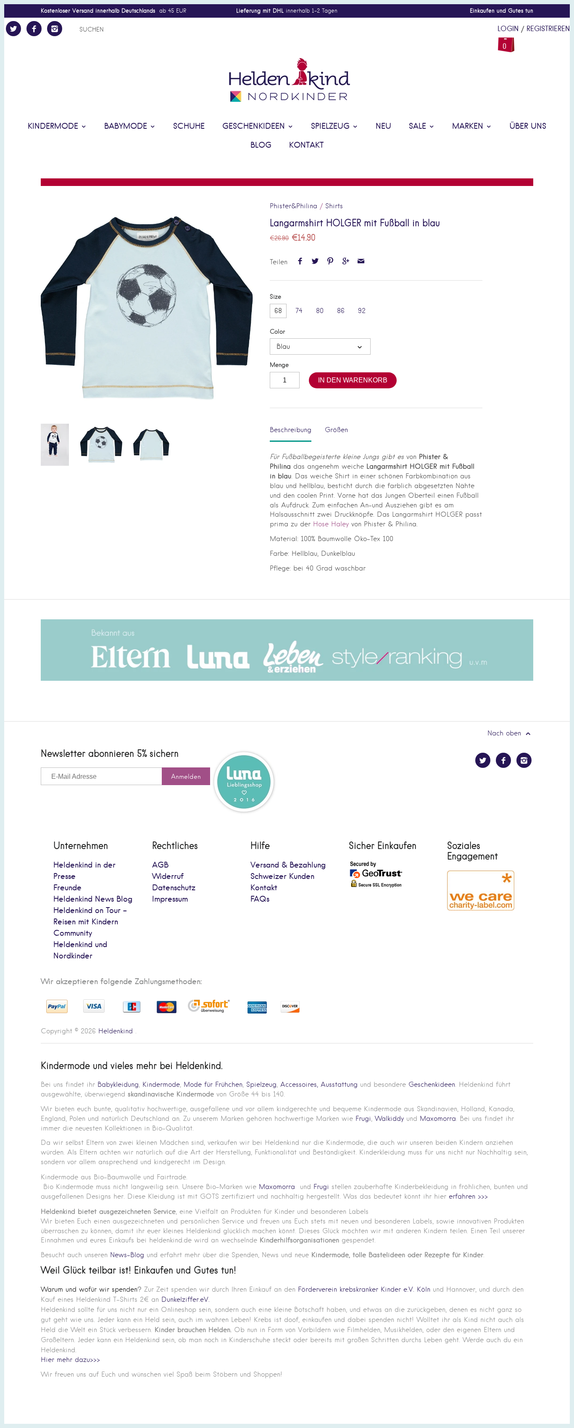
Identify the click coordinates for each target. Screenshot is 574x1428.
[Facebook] (34, 28)
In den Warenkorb (352, 380)
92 (362, 311)
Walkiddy (389, 1119)
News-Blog (127, 1255)
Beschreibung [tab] (290, 430)
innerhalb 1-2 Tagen (286, 11)
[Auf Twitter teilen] (315, 261)
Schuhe (189, 126)
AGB (160, 865)
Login (508, 29)
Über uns (527, 126)
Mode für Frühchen (213, 1084)
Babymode (127, 126)
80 (320, 311)
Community (72, 933)
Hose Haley (330, 524)
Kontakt (306, 145)
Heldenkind (115, 1031)
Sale (419, 126)
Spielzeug (331, 126)
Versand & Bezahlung (288, 865)
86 (341, 311)
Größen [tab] (336, 430)
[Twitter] (13, 28)
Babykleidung (118, 1084)
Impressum (170, 899)
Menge (279, 365)
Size (275, 296)
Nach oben (505, 733)
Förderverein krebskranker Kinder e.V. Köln (365, 1289)
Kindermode (54, 126)
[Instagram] (54, 28)
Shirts (334, 206)
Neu (383, 126)
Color (277, 331)
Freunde (67, 888)
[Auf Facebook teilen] (300, 261)
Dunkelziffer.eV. (185, 1299)
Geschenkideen (254, 126)
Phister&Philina (293, 206)
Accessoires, (299, 1084)
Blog (260, 145)
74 (299, 311)
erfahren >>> (468, 1196)
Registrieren (548, 29)
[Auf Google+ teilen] (345, 261)
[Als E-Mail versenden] (361, 261)
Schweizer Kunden (282, 876)
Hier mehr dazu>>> (70, 1360)
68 (278, 311)
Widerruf (168, 876)
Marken (469, 126)
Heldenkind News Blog (92, 899)
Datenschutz (173, 888)
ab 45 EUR (113, 11)
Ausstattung (339, 1084)
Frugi (363, 1119)
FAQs (259, 899)
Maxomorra (438, 1119)
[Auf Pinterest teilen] (330, 261)
